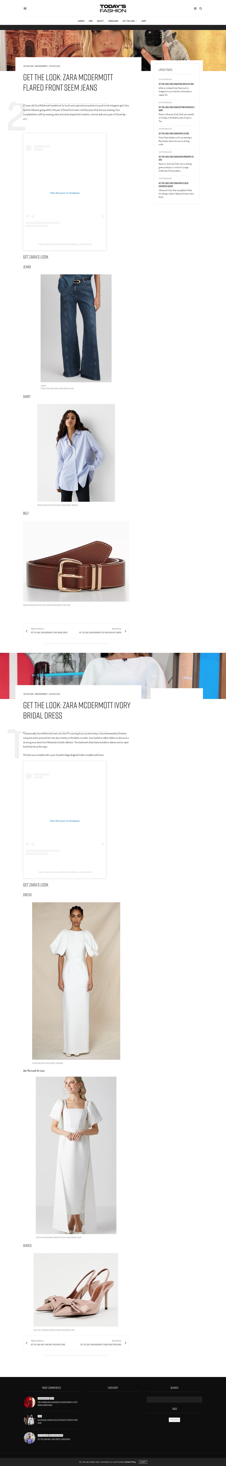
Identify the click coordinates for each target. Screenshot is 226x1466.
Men (91, 21)
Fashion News (43, 1398)
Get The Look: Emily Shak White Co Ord (174, 133)
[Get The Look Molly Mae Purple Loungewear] (31, 1438)
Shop (143, 21)
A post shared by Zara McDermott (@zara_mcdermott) (64, 244)
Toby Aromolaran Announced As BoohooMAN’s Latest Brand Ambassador (58, 1404)
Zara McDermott (41, 66)
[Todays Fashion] (113, 8)
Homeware (113, 21)
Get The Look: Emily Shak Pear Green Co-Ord (176, 84)
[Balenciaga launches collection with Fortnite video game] (31, 1420)
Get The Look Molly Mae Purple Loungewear (54, 1439)
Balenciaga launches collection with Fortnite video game (58, 1422)
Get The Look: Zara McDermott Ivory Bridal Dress (76, 710)
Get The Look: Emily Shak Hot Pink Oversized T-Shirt (177, 109)
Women (81, 21)
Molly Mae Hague (56, 1435)
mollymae (174, 1420)
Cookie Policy (130, 1462)
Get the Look (129, 21)
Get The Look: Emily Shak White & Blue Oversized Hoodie (173, 185)
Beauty (100, 21)
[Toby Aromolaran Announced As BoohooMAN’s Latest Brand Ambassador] (31, 1402)
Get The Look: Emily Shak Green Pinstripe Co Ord (176, 158)
